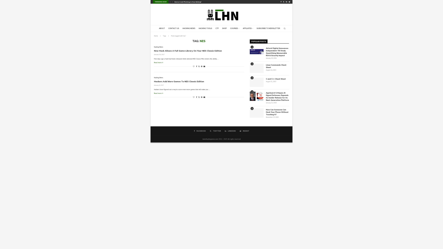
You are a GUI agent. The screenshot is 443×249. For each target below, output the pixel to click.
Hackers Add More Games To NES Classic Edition (179, 81)
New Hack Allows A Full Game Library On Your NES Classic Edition (188, 50)
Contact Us (173, 28)
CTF (217, 28)
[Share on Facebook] (196, 66)
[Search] (284, 28)
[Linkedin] (286, 2)
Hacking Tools (205, 28)
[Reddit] (289, 2)
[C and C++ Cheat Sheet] (257, 82)
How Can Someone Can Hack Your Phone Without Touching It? (277, 112)
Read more (158, 62)
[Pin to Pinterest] (201, 66)
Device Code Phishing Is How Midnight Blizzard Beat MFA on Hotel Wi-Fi (200, 2)
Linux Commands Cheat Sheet (276, 66)
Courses (234, 28)
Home (156, 36)
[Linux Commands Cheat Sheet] (257, 68)
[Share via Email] (204, 66)
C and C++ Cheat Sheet (276, 79)
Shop (224, 28)
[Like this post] (194, 66)
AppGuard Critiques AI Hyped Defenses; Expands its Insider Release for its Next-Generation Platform (277, 96)
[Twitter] (283, 2)
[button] (170, 2)
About (162, 28)
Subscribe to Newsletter (268, 28)
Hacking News (189, 28)
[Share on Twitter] (199, 66)
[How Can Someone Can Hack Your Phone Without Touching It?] (257, 113)
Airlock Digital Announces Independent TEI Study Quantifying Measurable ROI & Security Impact (277, 52)
